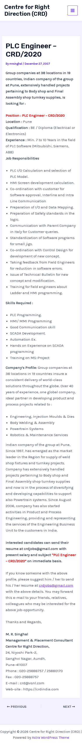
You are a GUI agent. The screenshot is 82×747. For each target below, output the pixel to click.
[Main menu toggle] (73, 10)
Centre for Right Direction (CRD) (27, 10)
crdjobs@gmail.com (56, 585)
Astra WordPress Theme (50, 737)
